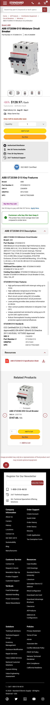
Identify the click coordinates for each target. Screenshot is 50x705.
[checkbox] (21, 408)
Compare (26, 408)
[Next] (45, 415)
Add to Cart (25, 131)
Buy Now (25, 137)
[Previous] (5, 415)
